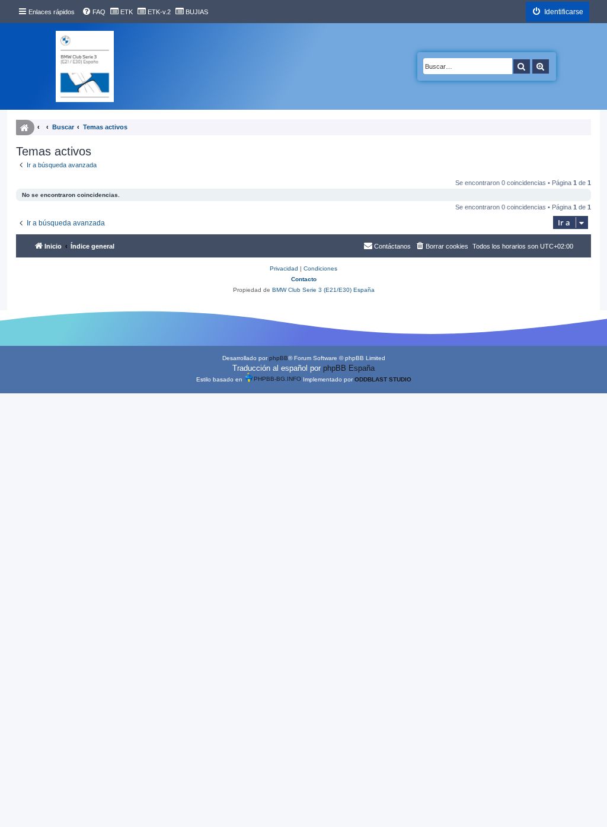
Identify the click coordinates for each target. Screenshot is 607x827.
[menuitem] (94, 12)
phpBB (278, 358)
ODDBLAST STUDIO (382, 379)
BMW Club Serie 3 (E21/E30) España (323, 290)
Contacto (304, 279)
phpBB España (349, 368)
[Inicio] (85, 66)
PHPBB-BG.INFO (277, 379)
